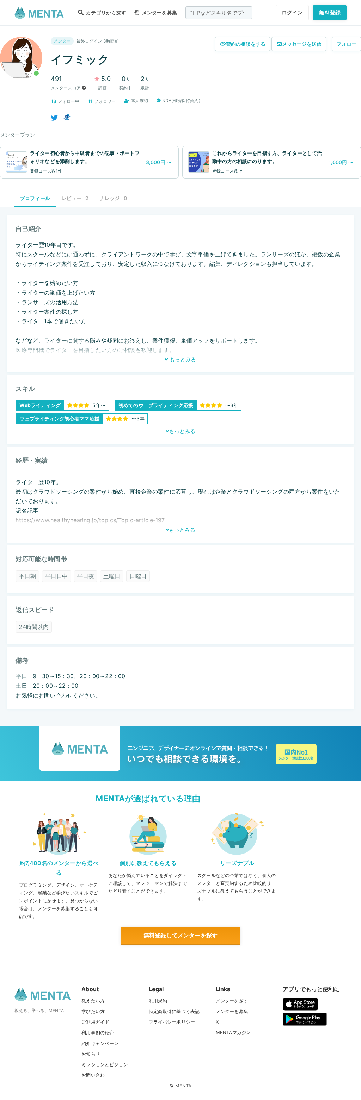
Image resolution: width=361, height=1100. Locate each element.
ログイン (292, 12)
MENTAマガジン (233, 1032)
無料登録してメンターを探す (180, 935)
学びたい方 (93, 1011)
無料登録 (330, 12)
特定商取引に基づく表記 (174, 1011)
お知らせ (90, 1054)
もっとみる (182, 359)
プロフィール (35, 198)
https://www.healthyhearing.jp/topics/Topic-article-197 (90, 520)
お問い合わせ (95, 1075)
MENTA (183, 1085)
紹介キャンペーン (99, 1043)
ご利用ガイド (95, 1022)
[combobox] (218, 12)
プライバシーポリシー (172, 1022)
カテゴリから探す (105, 12)
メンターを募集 (159, 12)
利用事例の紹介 (97, 1032)
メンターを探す (232, 1001)
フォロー (346, 44)
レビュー (74, 198)
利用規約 (158, 1001)
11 (90, 101)
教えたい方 (93, 1001)
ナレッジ (113, 198)
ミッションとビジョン (104, 1064)
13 (53, 101)
